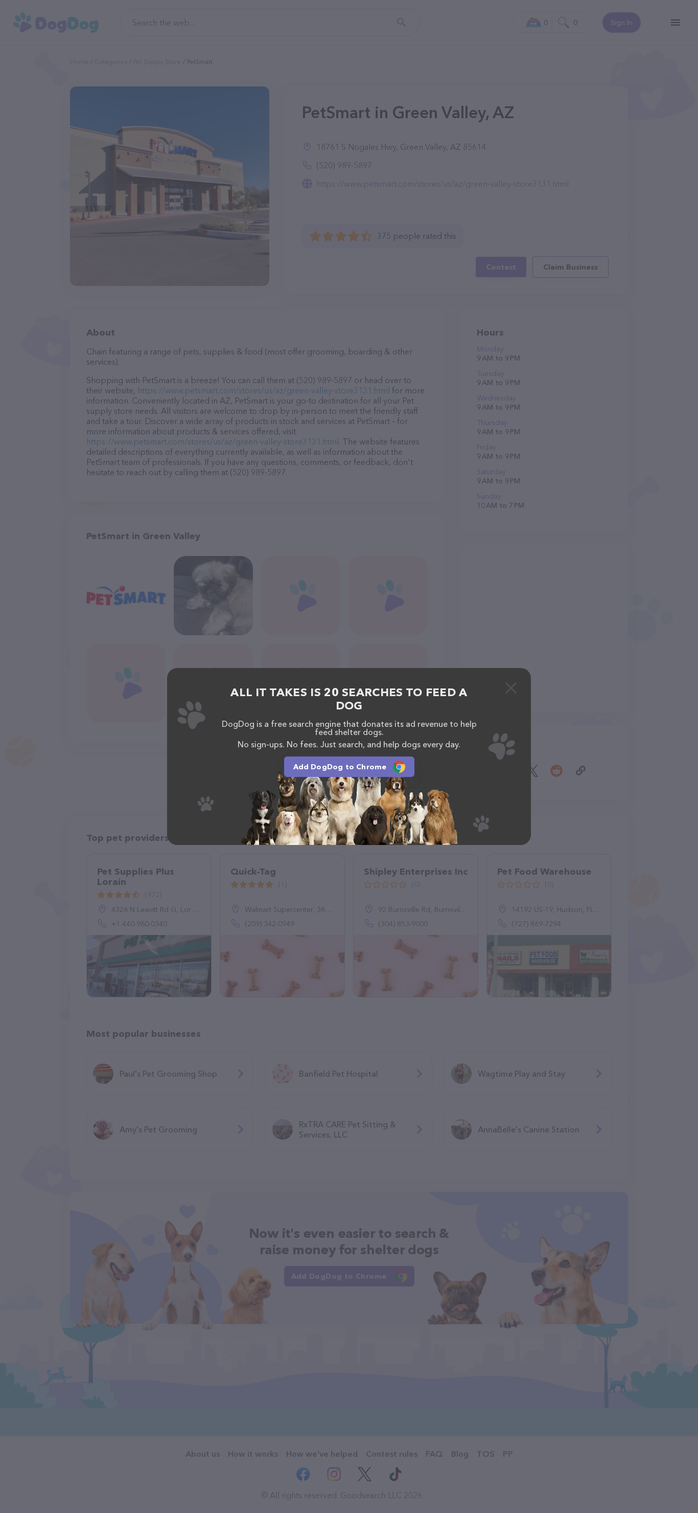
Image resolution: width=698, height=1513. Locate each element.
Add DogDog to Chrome (340, 766)
